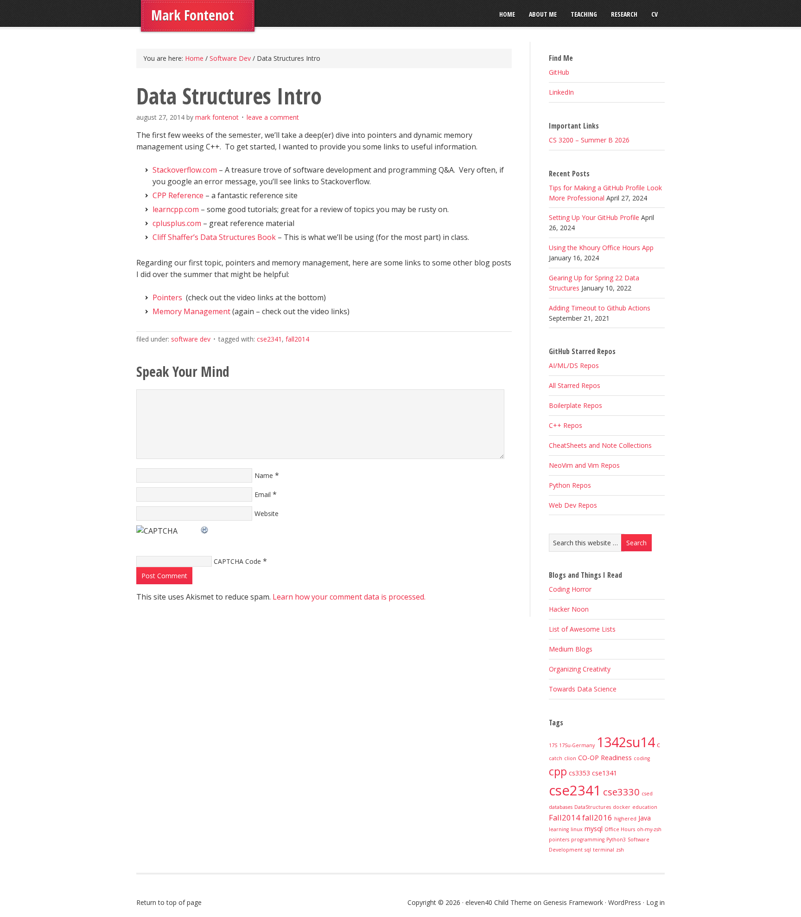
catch (555, 758)
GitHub (559, 72)
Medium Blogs (570, 649)
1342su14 (626, 742)
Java (644, 818)
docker (621, 807)
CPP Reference (178, 195)
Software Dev (190, 339)
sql (588, 849)
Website (266, 513)
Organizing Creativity (579, 669)
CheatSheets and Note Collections (600, 445)
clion (570, 758)
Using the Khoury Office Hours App (601, 247)
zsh (620, 849)
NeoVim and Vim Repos (584, 465)
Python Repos (570, 485)
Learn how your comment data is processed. (349, 597)
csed (647, 793)
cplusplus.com (177, 223)
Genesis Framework (573, 902)
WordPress (624, 902)
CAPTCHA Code (237, 561)
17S (553, 745)
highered (625, 818)
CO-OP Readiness (605, 757)
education (644, 807)
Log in (655, 902)
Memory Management (191, 311)
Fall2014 (297, 339)
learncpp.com (176, 209)
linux (577, 829)
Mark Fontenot (192, 15)
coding (642, 758)
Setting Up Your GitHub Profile (594, 217)
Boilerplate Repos (575, 405)
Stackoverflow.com (185, 170)
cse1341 (604, 772)
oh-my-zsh (649, 829)
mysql (594, 828)
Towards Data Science (583, 689)
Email (262, 494)
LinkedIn (561, 92)
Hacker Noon (569, 609)
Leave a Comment (273, 117)
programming (587, 839)
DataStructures (592, 807)
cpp (558, 771)
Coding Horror (570, 589)
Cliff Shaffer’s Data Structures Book (214, 237)
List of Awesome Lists (582, 629)
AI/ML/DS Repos (574, 365)
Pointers (167, 297)
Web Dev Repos (573, 505)
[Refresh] (205, 528)
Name (263, 475)
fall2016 (597, 817)
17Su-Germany (577, 745)
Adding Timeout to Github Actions (599, 308)
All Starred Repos (574, 385)
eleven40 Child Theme (498, 902)
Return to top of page (169, 902)
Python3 (616, 839)
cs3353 (579, 772)
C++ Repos (565, 425)
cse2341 (269, 339)
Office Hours (619, 829)
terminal (603, 849)
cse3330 (621, 791)
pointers (559, 839)
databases (560, 807)
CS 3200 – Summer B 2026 (589, 140)
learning (559, 829)
